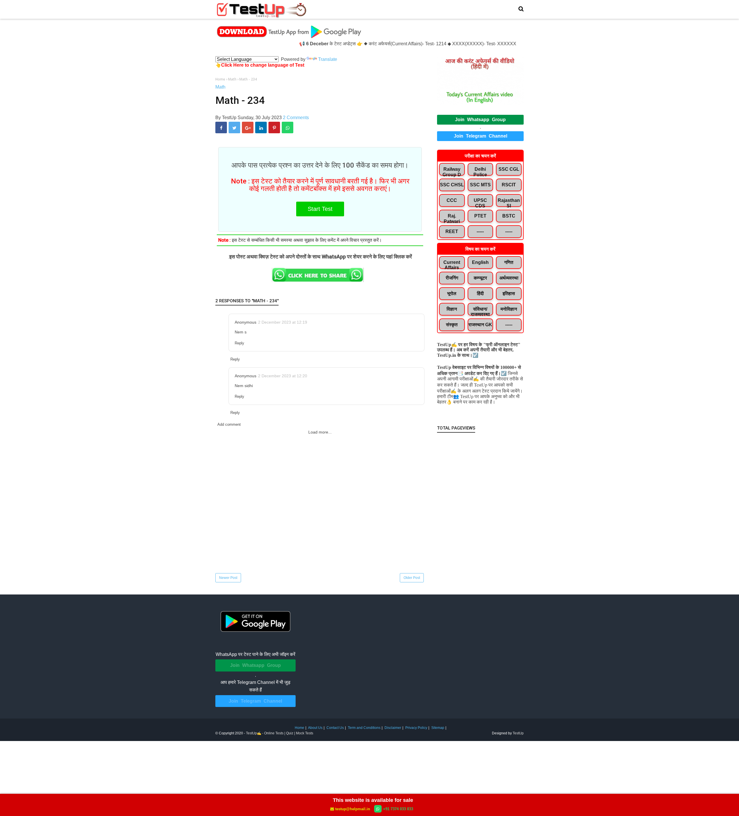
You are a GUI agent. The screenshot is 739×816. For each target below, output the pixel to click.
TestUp (518, 733)
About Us (315, 728)
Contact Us (335, 728)
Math (220, 87)
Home (299, 728)
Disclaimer (393, 728)
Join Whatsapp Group (480, 119)
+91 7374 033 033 (398, 809)
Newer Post (228, 578)
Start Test (320, 209)
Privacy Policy (416, 728)
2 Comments (296, 117)
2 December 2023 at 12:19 (282, 322)
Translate (327, 59)
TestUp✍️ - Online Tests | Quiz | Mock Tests (279, 733)
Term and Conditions (364, 728)
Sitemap (437, 728)
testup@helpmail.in (352, 809)
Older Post (412, 578)
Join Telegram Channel (480, 136)
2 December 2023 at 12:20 (282, 376)
